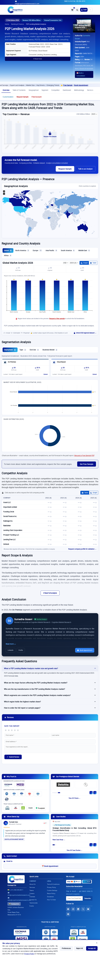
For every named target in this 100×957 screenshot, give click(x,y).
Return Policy (51, 893)
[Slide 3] (55, 792)
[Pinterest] (68, 914)
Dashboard (67, 90)
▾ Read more (37, 59)
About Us (32, 884)
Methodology (79, 90)
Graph (85, 263)
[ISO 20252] (29, 793)
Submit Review (13, 757)
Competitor (55, 90)
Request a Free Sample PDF (84, 455)
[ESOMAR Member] (9, 785)
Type (22, 350)
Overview (6, 90)
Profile (21, 650)
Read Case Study (58, 840)
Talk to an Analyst (85, 169)
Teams (32, 890)
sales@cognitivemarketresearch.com (19, 900)
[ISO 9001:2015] (6, 793)
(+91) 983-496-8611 (16, 890)
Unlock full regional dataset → (86, 333)
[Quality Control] (6, 799)
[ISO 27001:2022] (14, 793)
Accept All (91, 948)
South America (67, 250)
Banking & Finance (17, 24)
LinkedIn (10, 650)
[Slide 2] (54, 792)
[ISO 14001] (38, 793)
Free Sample (54, 85)
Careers (32, 893)
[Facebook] (68, 909)
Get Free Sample (86, 464)
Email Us (9, 861)
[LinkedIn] (78, 909)
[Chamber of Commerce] (15, 807)
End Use (34, 350)
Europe (37, 250)
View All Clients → (74, 798)
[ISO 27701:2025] (21, 793)
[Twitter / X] (83, 909)
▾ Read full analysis (50, 593)
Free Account (36, 97)
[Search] (77, 10)
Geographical (33, 90)
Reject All (79, 948)
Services (90, 90)
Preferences (66, 948)
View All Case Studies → (74, 850)
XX (18, 268)
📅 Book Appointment (50, 866)
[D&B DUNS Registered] (74, 932)
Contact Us (12, 885)
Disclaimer (50, 897)
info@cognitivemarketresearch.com (27, 4)
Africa (7, 255)
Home (7, 24)
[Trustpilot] (40, 807)
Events (32, 906)
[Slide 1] (54, 844)
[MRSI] (20, 785)
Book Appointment (68, 85)
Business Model (50, 350)
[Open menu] (90, 10)
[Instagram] (73, 909)
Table (94, 263)
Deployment (9, 350)
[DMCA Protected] (23, 807)
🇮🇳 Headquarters (14, 904)
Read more (10, 644)
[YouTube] (88, 909)
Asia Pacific (51, 250)
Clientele (32, 897)
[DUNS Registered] (7, 807)
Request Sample (22, 97)
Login (85, 9)
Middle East (83, 250)
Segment (45, 90)
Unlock (46, 374)
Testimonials (34, 903)
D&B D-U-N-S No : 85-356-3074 (74, 1)
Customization (8, 97)
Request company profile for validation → (82, 549)
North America (22, 250)
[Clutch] (30, 807)
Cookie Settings (52, 890)
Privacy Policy (29, 954)
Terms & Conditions (53, 884)
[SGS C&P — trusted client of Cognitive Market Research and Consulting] (85, 784)
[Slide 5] (59, 792)
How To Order (51, 900)
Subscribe (87, 898)
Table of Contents (19, 90)
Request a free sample (57, 318)
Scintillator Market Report (14, 839)
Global (7, 250)
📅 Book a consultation (80, 74)
